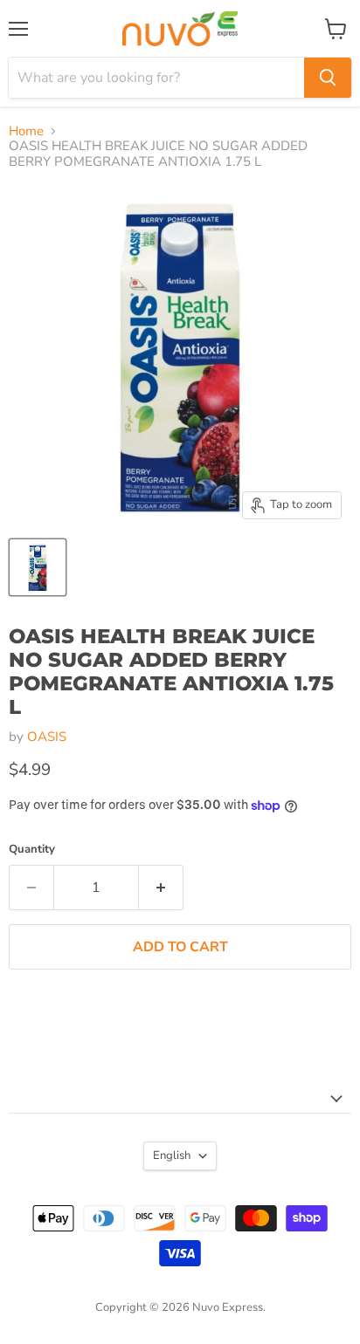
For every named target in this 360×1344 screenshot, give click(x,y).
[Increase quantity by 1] (161, 887)
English (171, 1155)
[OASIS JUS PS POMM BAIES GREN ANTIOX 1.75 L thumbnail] (38, 567)
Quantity (32, 849)
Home (26, 131)
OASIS (46, 736)
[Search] (327, 78)
